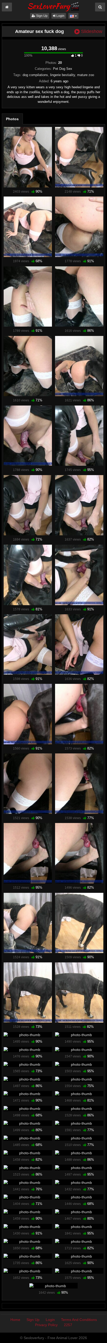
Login (60, 16)
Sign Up (41, 16)
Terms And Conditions (79, 1320)
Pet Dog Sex (62, 69)
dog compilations (35, 75)
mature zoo (85, 75)
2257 (68, 1325)
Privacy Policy (46, 1325)
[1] (28, 157)
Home (15, 1320)
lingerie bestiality (62, 75)
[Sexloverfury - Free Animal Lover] (53, 6)
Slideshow (91, 31)
